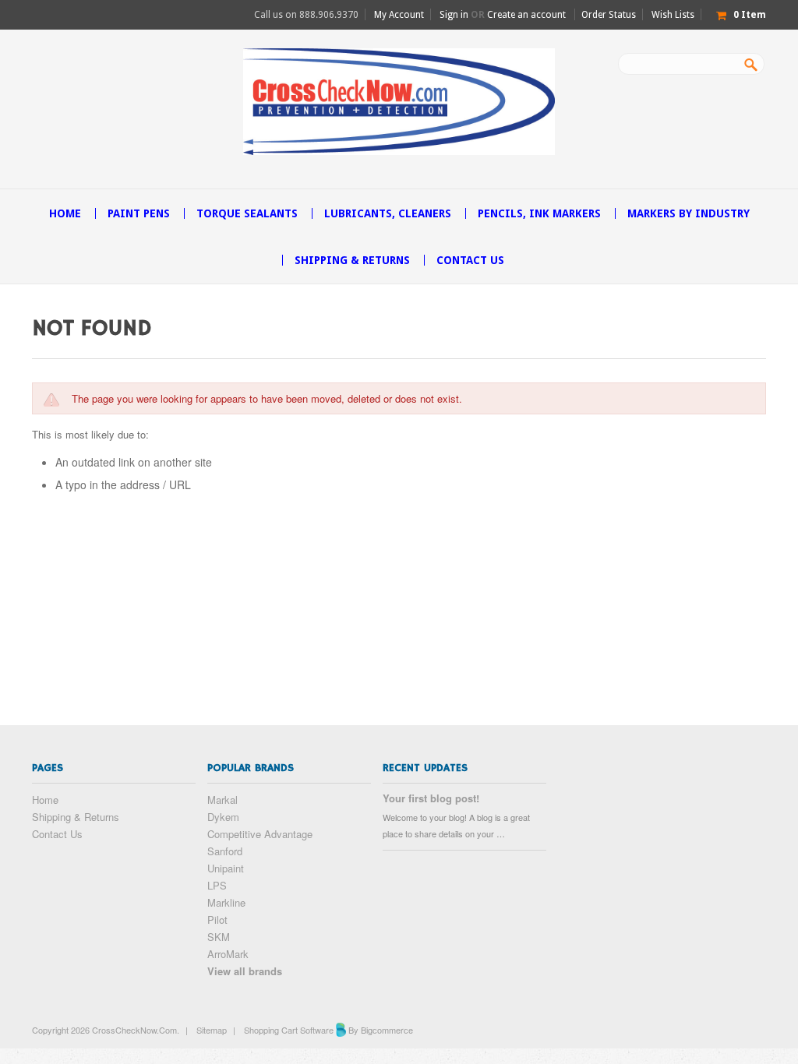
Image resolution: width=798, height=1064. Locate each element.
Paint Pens (139, 213)
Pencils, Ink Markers (539, 213)
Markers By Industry (688, 213)
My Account (399, 14)
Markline (226, 902)
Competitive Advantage (259, 833)
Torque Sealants (247, 213)
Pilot (217, 919)
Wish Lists (672, 14)
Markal (222, 799)
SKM (218, 936)
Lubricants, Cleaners (387, 213)
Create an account (526, 14)
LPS (217, 885)
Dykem (223, 816)
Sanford (224, 851)
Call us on (306, 14)
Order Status (608, 14)
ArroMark (228, 953)
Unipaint (225, 868)
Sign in (454, 14)
